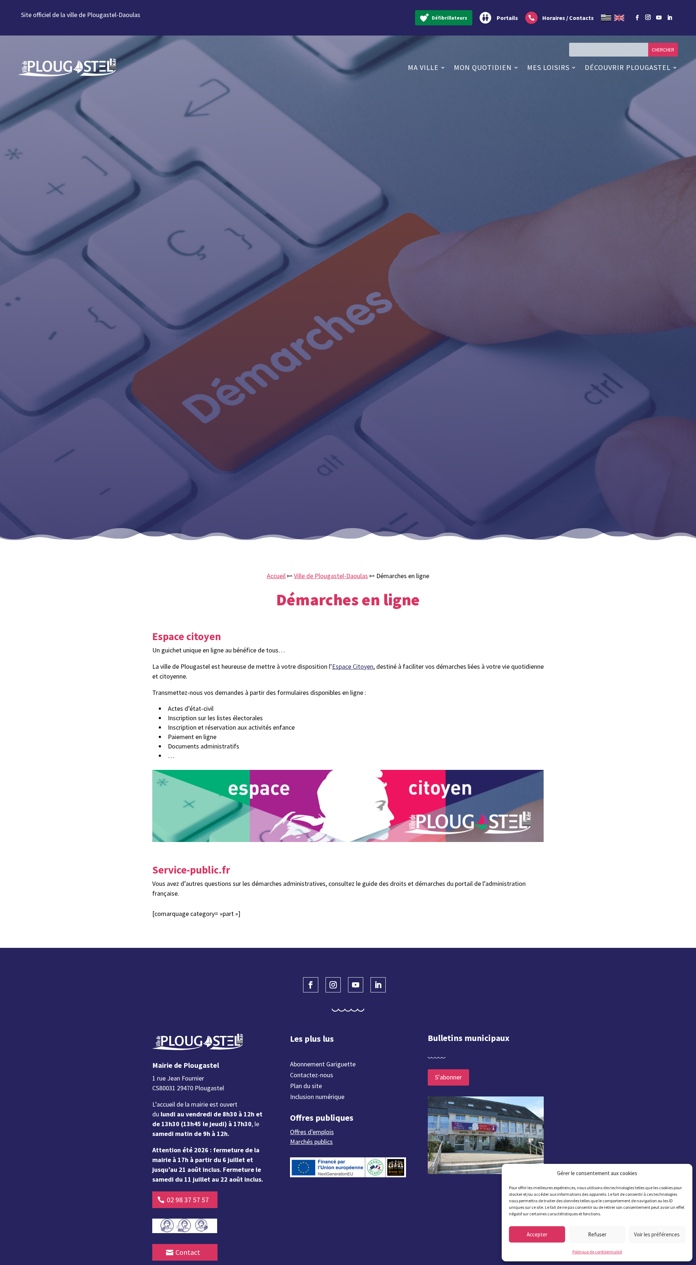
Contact (187, 1252)
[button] (681, 1173)
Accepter (537, 1234)
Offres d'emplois (312, 1132)
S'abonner (448, 1077)
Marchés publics (311, 1141)
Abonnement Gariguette (323, 1065)
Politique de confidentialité (597, 1251)
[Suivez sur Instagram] (647, 16)
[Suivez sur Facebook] (636, 17)
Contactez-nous (311, 1076)
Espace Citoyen (352, 666)
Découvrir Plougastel (628, 67)
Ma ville (423, 67)
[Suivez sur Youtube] (658, 17)
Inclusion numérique (317, 1097)
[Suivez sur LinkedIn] (669, 17)
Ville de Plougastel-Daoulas (331, 576)
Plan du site (306, 1086)
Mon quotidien (483, 67)
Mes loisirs (548, 67)
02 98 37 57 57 (188, 1199)
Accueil (276, 576)
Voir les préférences (657, 1234)
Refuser (597, 1234)
